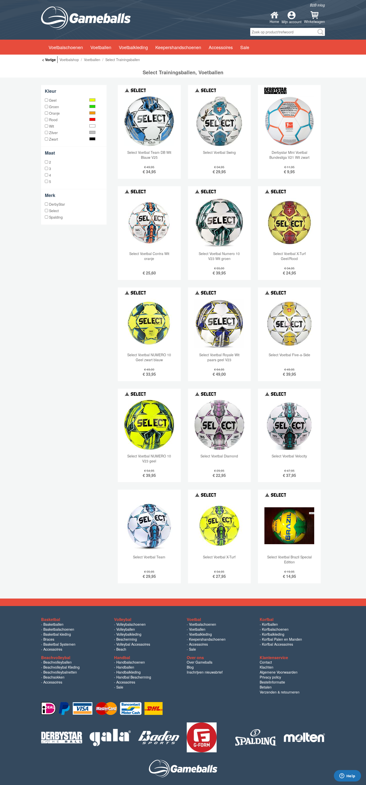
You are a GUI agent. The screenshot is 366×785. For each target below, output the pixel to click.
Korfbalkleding (273, 634)
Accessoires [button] (221, 47)
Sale (192, 649)
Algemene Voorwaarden (279, 672)
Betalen (266, 687)
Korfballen (270, 624)
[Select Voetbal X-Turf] (219, 540)
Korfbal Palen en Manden (282, 639)
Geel (52, 100)
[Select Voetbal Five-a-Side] (289, 338)
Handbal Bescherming (133, 677)
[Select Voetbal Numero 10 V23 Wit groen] (219, 236)
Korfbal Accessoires (277, 644)
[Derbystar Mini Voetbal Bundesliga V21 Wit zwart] (289, 135)
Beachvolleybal (55, 657)
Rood (53, 119)
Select (53, 210)
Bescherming (126, 639)
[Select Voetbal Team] (149, 540)
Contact (266, 662)
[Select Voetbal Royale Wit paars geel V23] (219, 338)
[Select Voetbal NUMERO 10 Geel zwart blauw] (149, 338)
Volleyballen (125, 629)
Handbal (122, 657)
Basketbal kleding (57, 634)
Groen (53, 106)
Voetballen (197, 629)
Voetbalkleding (200, 634)
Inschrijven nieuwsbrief (205, 672)
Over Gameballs (199, 662)
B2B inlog (317, 4)
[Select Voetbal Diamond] (219, 439)
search (320, 32)
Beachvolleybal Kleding (61, 667)
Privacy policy (270, 677)
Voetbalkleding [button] (133, 47)
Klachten (266, 667)
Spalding (55, 217)
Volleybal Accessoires (133, 644)
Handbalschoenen (130, 662)
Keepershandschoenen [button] (178, 47)
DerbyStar (56, 204)
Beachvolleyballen (57, 662)
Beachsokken (53, 677)
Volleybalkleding (128, 634)
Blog (190, 667)
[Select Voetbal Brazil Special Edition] (289, 540)
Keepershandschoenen (207, 639)
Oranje (54, 113)
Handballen (125, 667)
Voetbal (194, 619)
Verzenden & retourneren (280, 692)
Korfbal (266, 619)
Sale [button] (244, 47)
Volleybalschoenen (131, 624)
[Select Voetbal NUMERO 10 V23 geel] (149, 439)
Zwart (53, 139)
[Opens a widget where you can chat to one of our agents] (347, 776)
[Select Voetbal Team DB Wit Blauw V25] (149, 135)
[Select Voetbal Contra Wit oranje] (149, 236)
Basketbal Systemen (59, 644)
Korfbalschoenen (275, 629)
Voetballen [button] (100, 47)
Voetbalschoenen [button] (66, 47)
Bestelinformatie (272, 682)
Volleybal (122, 619)
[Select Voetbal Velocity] (289, 439)
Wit (51, 126)
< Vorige (49, 59)
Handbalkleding (128, 672)
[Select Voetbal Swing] (219, 135)
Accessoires (52, 649)
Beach (121, 649)
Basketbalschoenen (58, 629)
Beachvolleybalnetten (60, 672)
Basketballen (53, 624)
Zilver (53, 132)
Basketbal (50, 619)
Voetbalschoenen (202, 624)
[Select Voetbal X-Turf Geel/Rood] (289, 236)
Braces (48, 639)
